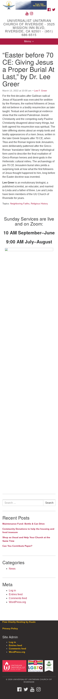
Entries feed (16, 594)
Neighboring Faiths (19, 203)
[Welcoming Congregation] (36, 666)
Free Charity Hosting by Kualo (19, 622)
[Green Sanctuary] (49, 666)
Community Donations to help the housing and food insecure (28, 531)
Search (49, 502)
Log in (12, 590)
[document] (29, 330)
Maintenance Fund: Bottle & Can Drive (23, 523)
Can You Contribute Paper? (17, 546)
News (12, 568)
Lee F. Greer (40, 90)
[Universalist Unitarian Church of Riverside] (29, 3)
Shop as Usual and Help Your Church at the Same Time (26, 539)
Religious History (39, 203)
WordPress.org (17, 602)
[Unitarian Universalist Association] (14, 666)
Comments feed (18, 598)
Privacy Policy (10, 628)
